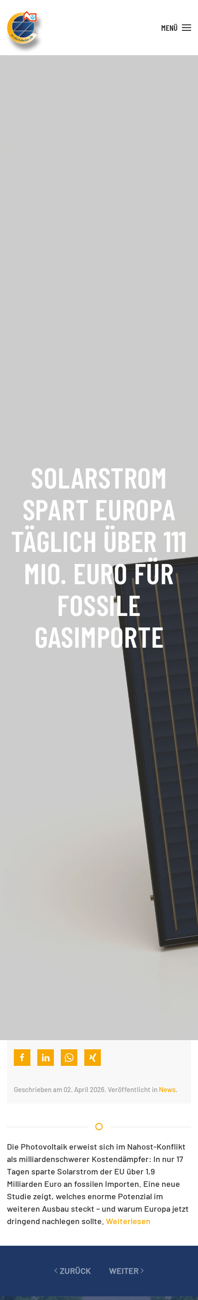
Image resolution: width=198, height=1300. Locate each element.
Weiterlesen (128, 1221)
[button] (176, 28)
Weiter (124, 1270)
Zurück (75, 1270)
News (167, 1089)
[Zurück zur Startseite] (22, 28)
